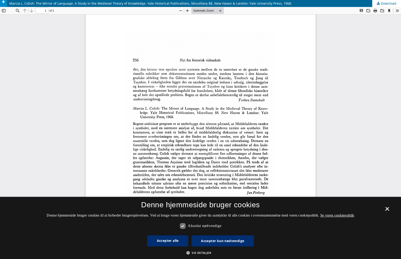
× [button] (387, 210)
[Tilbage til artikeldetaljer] (3, 3)
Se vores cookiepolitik (337, 215)
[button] (200, 253)
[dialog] (200, 228)
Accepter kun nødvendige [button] (222, 241)
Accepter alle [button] (168, 240)
